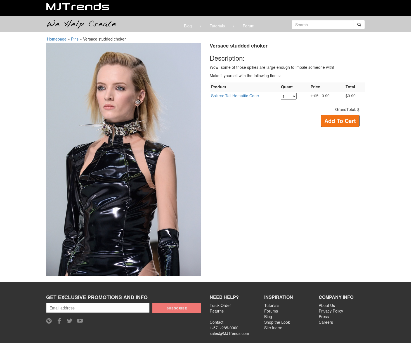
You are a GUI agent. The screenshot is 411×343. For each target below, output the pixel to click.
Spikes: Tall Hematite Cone (235, 95)
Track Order (220, 305)
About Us (327, 305)
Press (324, 316)
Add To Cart (340, 121)
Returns (217, 311)
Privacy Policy (331, 311)
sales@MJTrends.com (229, 333)
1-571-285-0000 (224, 327)
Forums (271, 311)
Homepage (57, 39)
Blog (188, 26)
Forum (248, 26)
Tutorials (217, 26)
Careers (326, 322)
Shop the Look (277, 322)
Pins (75, 39)
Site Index (273, 327)
